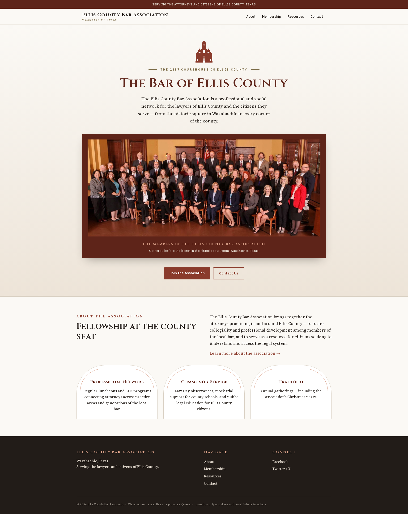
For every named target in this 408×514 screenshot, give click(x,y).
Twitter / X (281, 468)
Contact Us (228, 273)
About (250, 16)
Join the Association (187, 273)
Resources (296, 16)
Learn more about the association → (245, 353)
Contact (316, 16)
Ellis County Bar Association (125, 16)
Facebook (280, 461)
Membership (271, 16)
